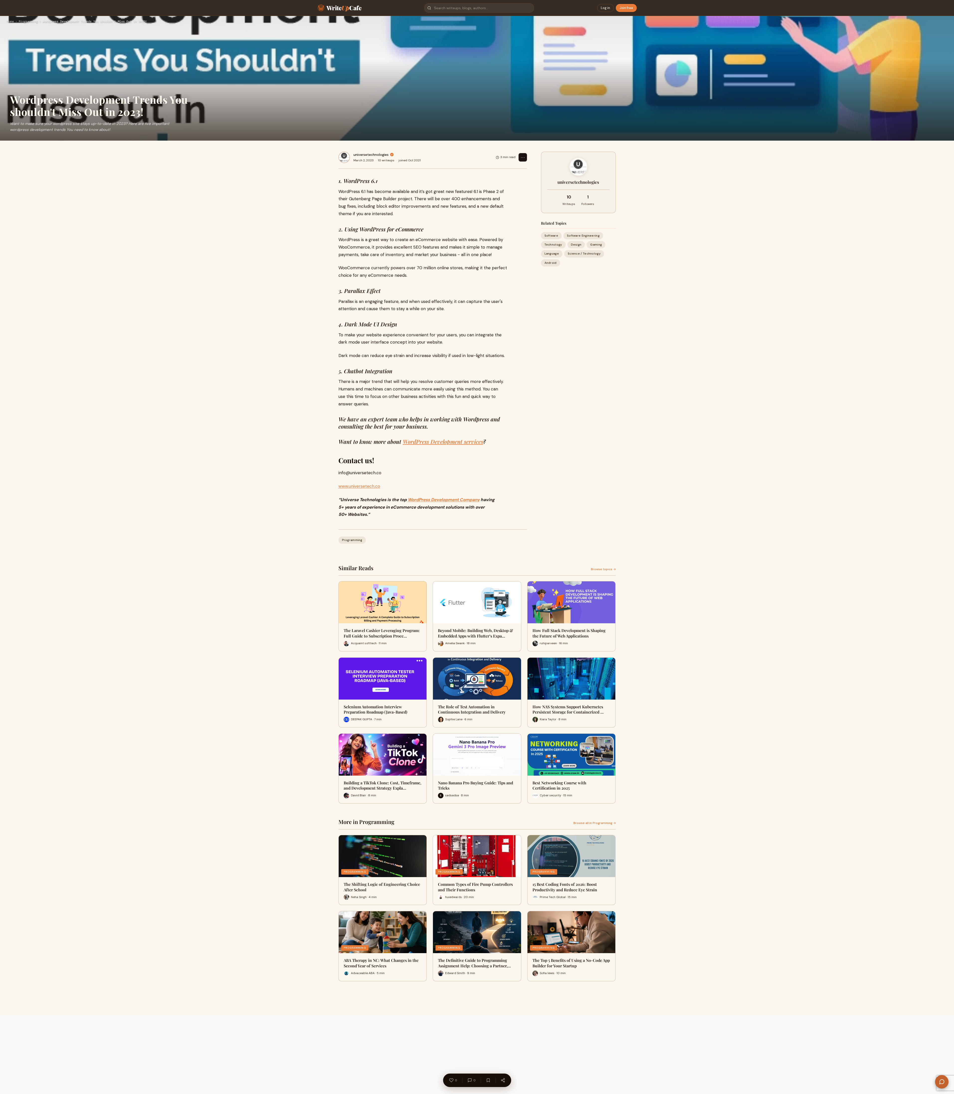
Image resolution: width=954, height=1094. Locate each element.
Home (10, 21)
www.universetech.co (359, 486)
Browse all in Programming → (594, 823)
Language (551, 254)
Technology (553, 245)
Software (551, 236)
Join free (626, 8)
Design (576, 245)
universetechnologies (371, 154)
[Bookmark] (488, 1080)
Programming (28, 21)
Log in (605, 8)
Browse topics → (603, 569)
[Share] (503, 1080)
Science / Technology (584, 254)
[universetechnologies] (344, 157)
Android (550, 263)
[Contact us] (942, 1082)
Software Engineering (583, 236)
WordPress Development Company (444, 499)
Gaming (596, 245)
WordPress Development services (443, 441)
